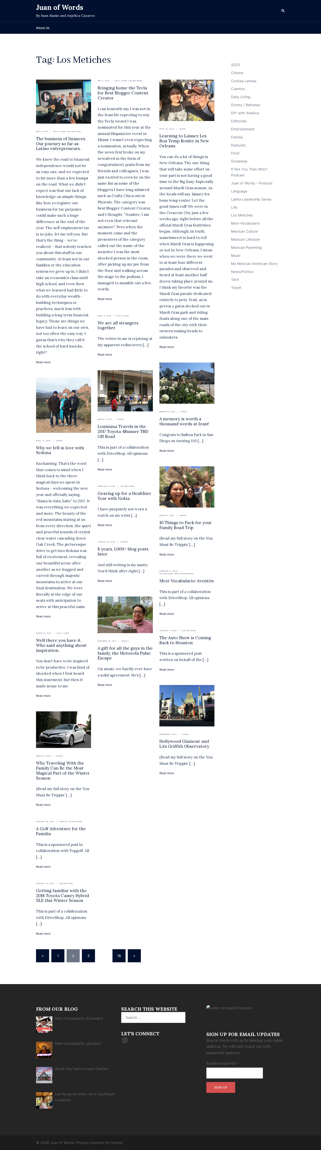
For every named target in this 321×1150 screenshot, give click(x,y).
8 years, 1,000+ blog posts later (123, 551)
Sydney (117, 1142)
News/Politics (242, 271)
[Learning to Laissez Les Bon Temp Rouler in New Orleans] (186, 100)
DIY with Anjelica (245, 113)
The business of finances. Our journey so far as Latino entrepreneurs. (61, 143)
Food (235, 153)
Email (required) (222, 1063)
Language (239, 191)
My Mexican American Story (254, 263)
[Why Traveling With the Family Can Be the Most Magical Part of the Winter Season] (63, 729)
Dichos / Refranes (245, 105)
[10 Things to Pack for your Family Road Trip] (186, 486)
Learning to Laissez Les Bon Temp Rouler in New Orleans (184, 140)
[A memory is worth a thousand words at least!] (186, 383)
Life (234, 207)
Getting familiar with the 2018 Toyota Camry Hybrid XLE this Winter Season (62, 895)
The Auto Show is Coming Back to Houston (185, 640)
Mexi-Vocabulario (184, 574)
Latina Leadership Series (251, 199)
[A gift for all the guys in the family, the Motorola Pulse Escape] (125, 614)
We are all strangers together (118, 325)
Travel (182, 129)
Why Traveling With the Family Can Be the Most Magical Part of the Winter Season (63, 770)
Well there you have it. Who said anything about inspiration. (61, 645)
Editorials (239, 121)
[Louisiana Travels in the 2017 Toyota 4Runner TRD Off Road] (125, 390)
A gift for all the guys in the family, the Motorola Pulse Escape (125, 653)
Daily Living (59, 132)
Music (236, 255)
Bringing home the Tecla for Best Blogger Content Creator (123, 93)
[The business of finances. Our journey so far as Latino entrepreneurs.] (63, 101)
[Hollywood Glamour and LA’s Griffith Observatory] (186, 705)
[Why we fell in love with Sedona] (63, 405)
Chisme (124, 542)
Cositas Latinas (243, 81)
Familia (63, 822)
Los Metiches (74, 132)
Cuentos (238, 89)
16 (119, 956)
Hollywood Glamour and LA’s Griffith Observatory (184, 744)
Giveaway (239, 161)
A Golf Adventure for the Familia (61, 831)
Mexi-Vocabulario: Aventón (186, 580)
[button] (283, 11)
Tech (235, 279)
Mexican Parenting (246, 247)
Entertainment (242, 129)
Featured (238, 145)
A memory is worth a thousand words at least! (184, 421)
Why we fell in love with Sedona (60, 450)
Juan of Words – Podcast (252, 183)
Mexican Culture (244, 231)
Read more (43, 362)
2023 (235, 65)
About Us (43, 28)
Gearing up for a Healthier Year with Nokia (124, 496)
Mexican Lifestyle (245, 239)
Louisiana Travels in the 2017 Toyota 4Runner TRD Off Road (123, 431)
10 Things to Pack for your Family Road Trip (185, 525)
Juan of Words (59, 7)
